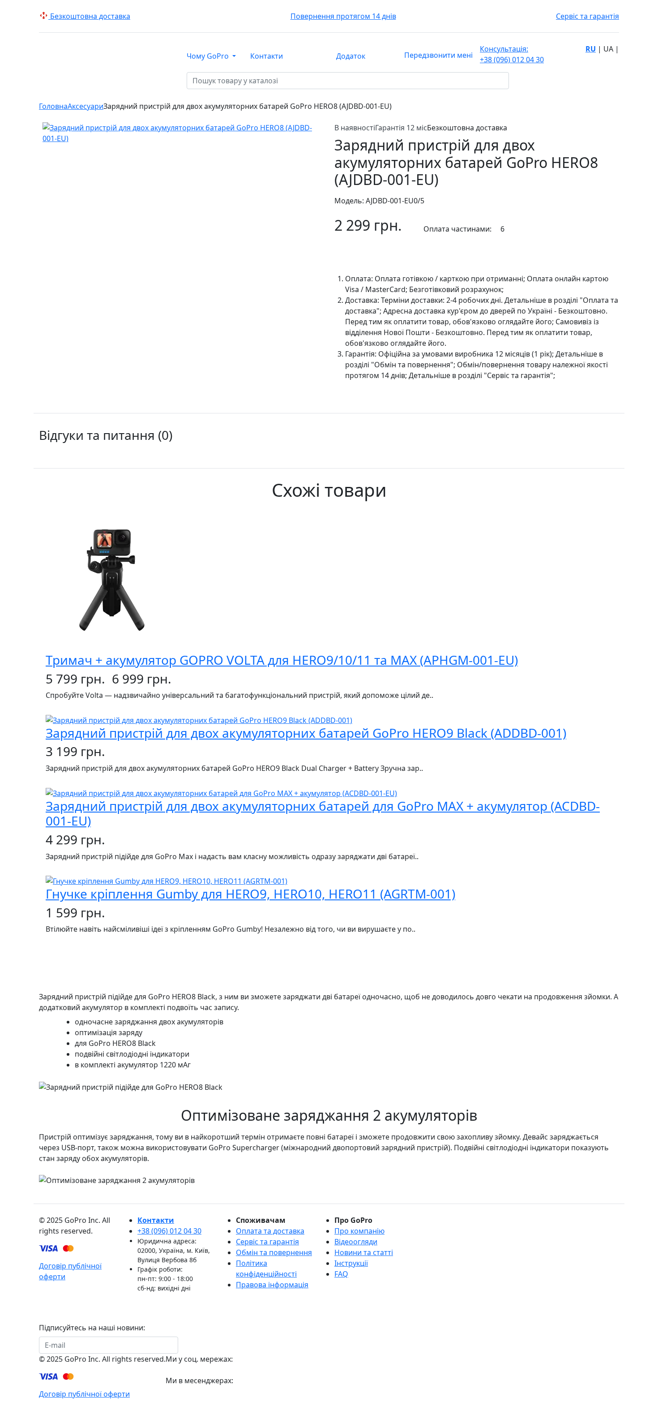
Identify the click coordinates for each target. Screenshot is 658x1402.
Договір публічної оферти (84, 1394)
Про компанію (359, 1231)
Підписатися (205, 1345)
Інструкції (351, 1263)
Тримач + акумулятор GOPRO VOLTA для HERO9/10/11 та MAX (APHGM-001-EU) (282, 659)
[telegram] (172, 1395)
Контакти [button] (266, 56)
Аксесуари (85, 106)
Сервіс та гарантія (587, 16)
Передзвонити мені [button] (438, 55)
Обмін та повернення (274, 1252)
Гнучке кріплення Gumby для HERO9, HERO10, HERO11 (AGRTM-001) (250, 893)
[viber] (191, 1395)
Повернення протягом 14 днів (343, 16)
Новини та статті (363, 1252)
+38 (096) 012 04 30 (512, 54)
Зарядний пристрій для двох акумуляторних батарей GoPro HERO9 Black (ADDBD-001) (306, 732)
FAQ (341, 1274)
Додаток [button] (350, 56)
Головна (53, 106)
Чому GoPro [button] (209, 56)
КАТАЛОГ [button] (106, 81)
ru (590, 49)
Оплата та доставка (270, 1231)
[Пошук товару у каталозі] (515, 80)
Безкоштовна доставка (89, 16)
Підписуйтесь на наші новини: (92, 1328)
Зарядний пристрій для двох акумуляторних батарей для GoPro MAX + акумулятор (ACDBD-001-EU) (323, 813)
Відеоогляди (355, 1242)
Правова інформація (272, 1285)
